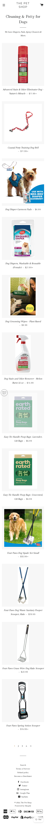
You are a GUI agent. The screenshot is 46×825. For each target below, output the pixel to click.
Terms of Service (23, 769)
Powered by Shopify (23, 806)
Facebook (24, 782)
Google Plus (25, 793)
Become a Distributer (23, 776)
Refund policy (23, 772)
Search (23, 765)
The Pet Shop (23, 5)
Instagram (24, 789)
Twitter (24, 786)
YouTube (24, 797)
